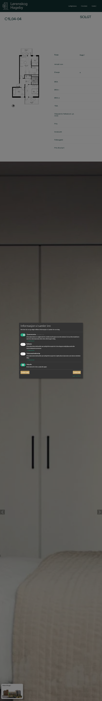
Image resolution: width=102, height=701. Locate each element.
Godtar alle (76, 372)
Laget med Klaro (76, 376)
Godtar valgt (25, 372)
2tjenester (30, 341)
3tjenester (30, 350)
